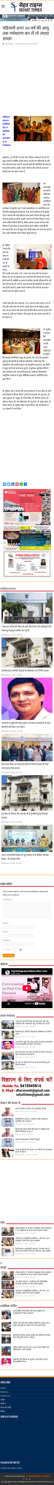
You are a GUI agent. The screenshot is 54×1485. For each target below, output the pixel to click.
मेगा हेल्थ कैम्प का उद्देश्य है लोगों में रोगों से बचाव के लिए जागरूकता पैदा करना (33, 1053)
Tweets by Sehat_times (11, 1468)
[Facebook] (24, 1479)
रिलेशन (3, 1403)
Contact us (5, 1396)
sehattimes (9, 43)
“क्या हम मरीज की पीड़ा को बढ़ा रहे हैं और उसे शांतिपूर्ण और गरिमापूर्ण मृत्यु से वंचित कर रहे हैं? (26, 629)
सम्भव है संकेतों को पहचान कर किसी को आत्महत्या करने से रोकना (33, 1151)
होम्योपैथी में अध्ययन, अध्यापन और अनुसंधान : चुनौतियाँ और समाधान (32, 1120)
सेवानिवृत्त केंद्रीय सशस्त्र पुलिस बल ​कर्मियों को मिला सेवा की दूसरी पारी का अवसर (31, 1336)
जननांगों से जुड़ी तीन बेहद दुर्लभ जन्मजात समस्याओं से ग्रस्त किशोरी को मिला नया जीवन (33, 1043)
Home (3, 1388)
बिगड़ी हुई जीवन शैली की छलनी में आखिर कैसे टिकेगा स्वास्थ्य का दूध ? (32, 1130)
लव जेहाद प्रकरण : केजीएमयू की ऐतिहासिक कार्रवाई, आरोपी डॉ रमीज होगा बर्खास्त (31, 1283)
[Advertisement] (27, 74)
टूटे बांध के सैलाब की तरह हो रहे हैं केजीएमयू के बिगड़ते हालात (32, 1063)
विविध (3, 1411)
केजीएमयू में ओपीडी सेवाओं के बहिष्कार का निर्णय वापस (25, 671)
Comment (8, 899)
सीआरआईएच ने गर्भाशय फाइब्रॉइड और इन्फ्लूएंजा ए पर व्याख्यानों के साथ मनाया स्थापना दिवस (33, 1229)
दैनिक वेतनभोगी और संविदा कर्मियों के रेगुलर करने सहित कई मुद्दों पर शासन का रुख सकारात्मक (31, 1324)
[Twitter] (26, 1479)
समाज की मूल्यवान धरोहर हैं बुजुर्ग (27, 1139)
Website (6, 940)
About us (5, 1392)
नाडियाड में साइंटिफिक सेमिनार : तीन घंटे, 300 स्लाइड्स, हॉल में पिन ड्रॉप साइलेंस (32, 1239)
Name (6, 923)
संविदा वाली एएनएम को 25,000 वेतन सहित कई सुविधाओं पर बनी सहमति (31, 1348)
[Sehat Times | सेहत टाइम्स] (27, 6)
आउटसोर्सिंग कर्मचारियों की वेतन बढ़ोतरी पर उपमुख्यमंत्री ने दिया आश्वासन (29, 1312)
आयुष (3, 1399)
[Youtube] (29, 1479)
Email (6, 932)
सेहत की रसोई (6, 1407)
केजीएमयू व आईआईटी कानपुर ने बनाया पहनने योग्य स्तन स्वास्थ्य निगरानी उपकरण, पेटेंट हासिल (33, 1250)
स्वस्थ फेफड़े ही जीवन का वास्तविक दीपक (30, 1108)
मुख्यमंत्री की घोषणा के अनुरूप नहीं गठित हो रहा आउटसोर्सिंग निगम (30, 1360)
